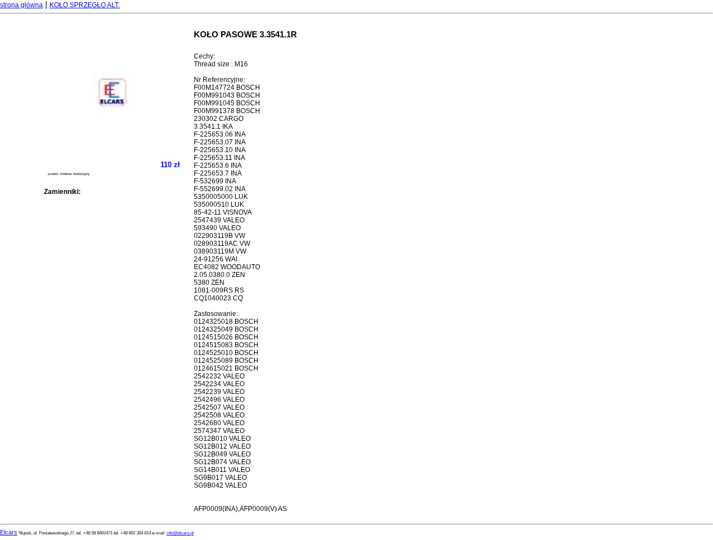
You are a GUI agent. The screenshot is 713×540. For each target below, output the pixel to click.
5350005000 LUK (221, 197)
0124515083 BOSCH (226, 345)
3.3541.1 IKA (213, 126)
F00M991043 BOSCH (227, 95)
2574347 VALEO (219, 431)
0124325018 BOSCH (226, 321)
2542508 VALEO (219, 415)
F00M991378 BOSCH (227, 111)
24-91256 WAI (215, 259)
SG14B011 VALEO (222, 470)
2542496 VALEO (219, 399)
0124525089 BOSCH (226, 360)
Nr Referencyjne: (219, 80)
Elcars (8, 532)
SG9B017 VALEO (220, 477)
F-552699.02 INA (220, 189)
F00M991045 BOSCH (227, 103)
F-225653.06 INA (220, 134)
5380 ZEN (209, 282)
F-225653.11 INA (219, 158)
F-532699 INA (215, 181)
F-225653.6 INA (218, 165)
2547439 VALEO (219, 220)
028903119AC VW (222, 243)
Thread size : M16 (221, 64)
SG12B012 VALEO (222, 446)
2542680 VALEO (219, 423)
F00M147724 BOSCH (227, 87)
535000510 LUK (219, 204)
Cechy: (204, 56)
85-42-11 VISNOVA (223, 212)
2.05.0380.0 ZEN (219, 275)
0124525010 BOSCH (226, 353)
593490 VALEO (217, 228)
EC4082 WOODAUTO (227, 267)
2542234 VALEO (219, 384)
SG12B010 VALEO (222, 438)
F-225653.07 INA (220, 142)
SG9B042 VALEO (220, 485)
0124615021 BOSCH (226, 368)
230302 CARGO (218, 119)
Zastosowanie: (216, 314)
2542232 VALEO (219, 376)
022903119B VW (219, 236)
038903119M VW (220, 251)
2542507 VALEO (219, 407)
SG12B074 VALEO (222, 462)
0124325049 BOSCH (226, 329)
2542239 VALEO (219, 392)
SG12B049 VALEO (222, 454)
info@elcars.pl (180, 533)
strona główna (21, 5)
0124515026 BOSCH (226, 337)
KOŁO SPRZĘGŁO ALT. (85, 5)
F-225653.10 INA (220, 150)
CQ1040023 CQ (218, 298)
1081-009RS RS (219, 290)
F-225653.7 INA (218, 173)
